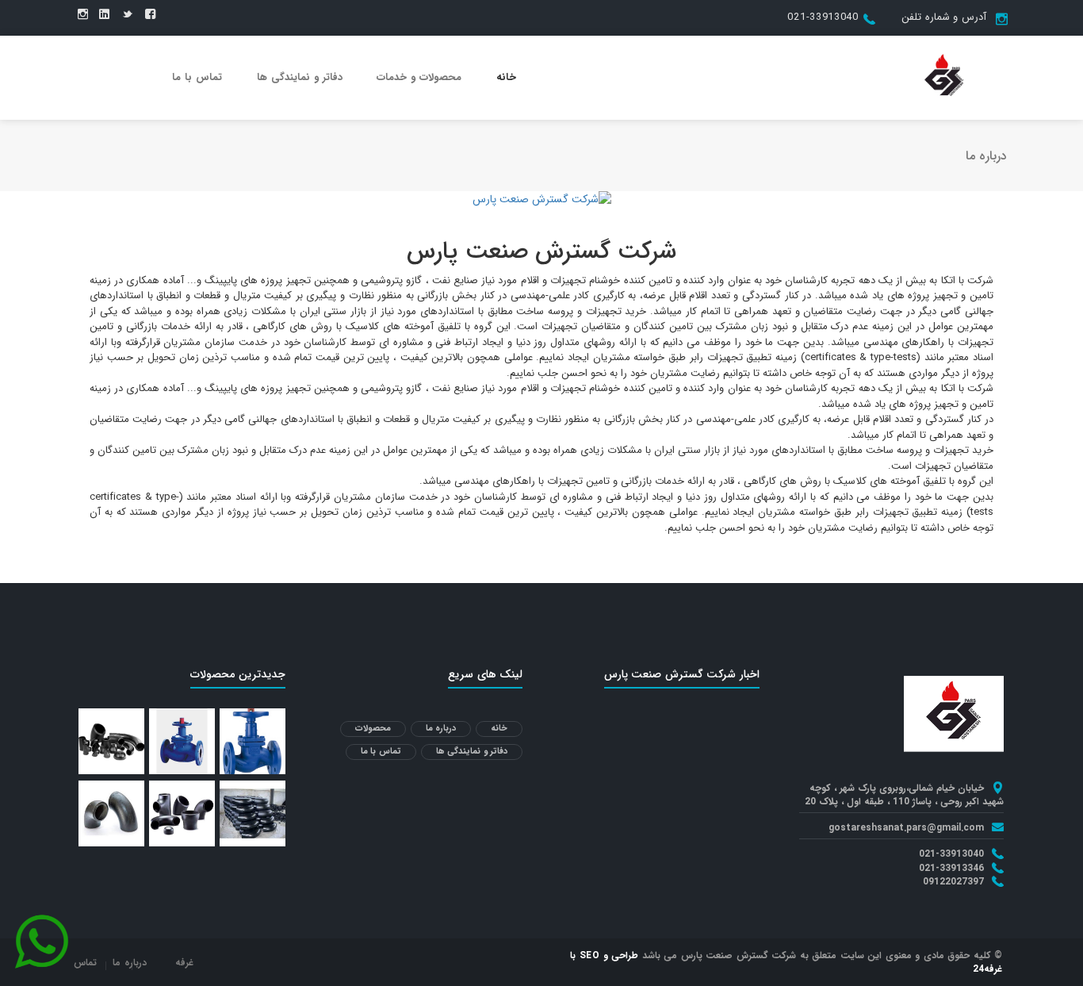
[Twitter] (127, 15)
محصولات (373, 728)
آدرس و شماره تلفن (943, 17)
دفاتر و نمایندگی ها (300, 77)
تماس (85, 962)
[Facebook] (150, 15)
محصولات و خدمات (419, 77)
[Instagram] (83, 15)
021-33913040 (822, 17)
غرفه (184, 962)
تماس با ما (197, 77)
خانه (506, 77)
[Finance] (944, 77)
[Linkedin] (104, 15)
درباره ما (441, 728)
